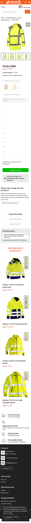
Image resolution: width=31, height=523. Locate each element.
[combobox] (13, 12)
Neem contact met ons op (10, 203)
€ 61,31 (7, 366)
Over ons (3, 479)
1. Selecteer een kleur (11, 81)
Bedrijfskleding (11, 18)
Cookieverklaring (6, 503)
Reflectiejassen (5, 20)
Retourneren (5, 493)
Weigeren (16, 517)
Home (3, 18)
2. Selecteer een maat (11, 95)
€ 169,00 (8, 327)
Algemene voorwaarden (8, 501)
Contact (3, 490)
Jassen (19, 18)
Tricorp (3, 482)
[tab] (15, 214)
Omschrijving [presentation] (15, 219)
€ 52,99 (7, 405)
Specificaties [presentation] (15, 224)
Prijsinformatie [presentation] (15, 214)
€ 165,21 (8, 290)
